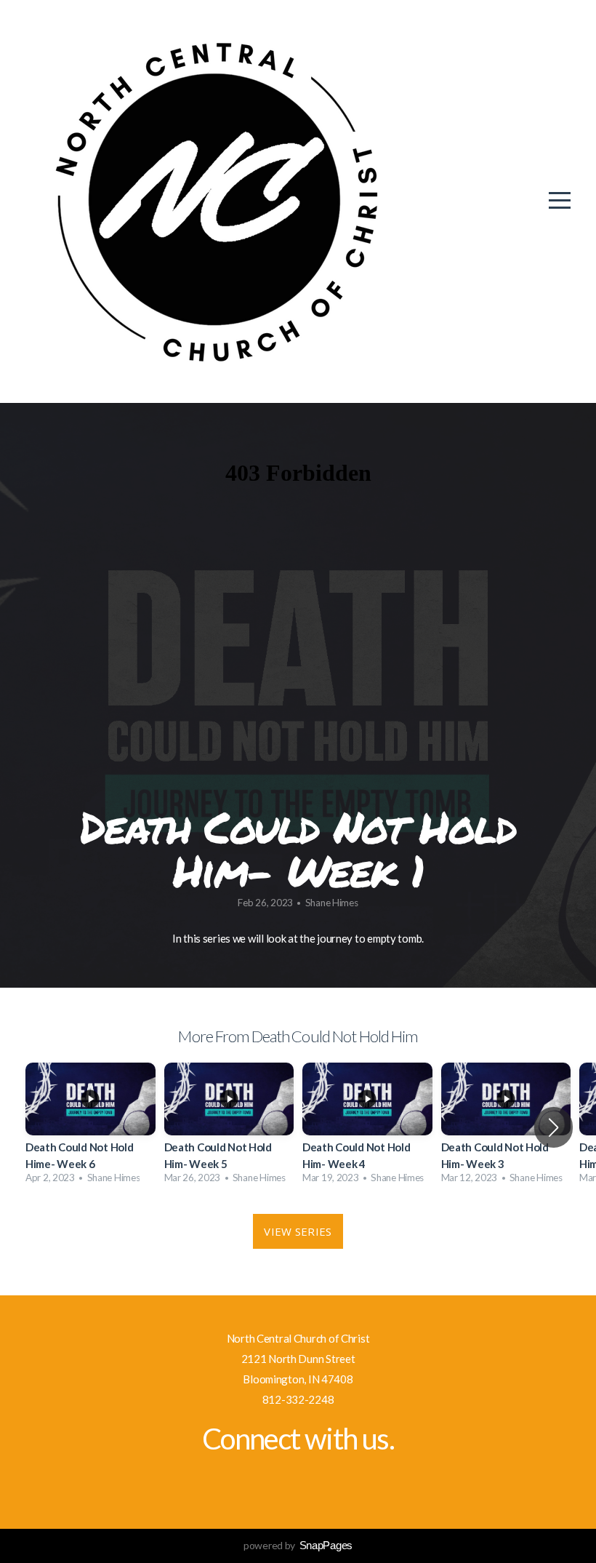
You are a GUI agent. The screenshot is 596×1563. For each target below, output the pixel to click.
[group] (90, 1127)
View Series (297, 1231)
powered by (298, 1545)
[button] (553, 1127)
